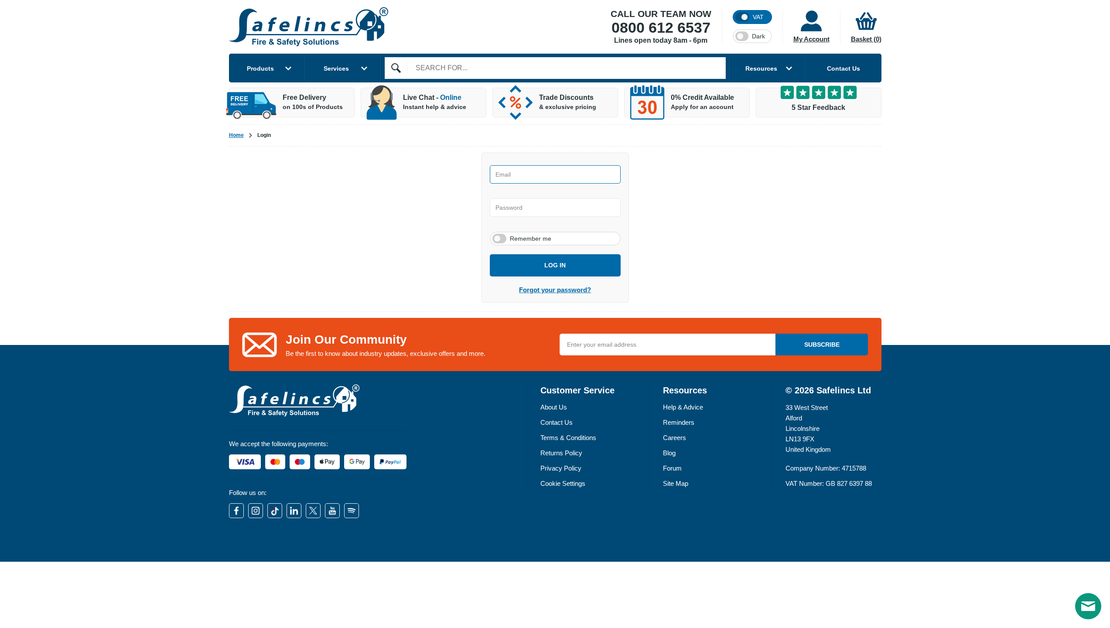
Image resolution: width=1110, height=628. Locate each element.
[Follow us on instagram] (255, 510)
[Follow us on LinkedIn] (294, 510)
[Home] (309, 27)
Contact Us (843, 68)
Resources (761, 68)
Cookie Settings (562, 483)
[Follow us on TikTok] (274, 510)
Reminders (678, 422)
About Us (553, 407)
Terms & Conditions (568, 437)
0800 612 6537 (660, 28)
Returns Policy (561, 453)
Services (336, 68)
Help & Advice (683, 407)
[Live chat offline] (1088, 606)
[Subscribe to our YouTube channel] (332, 510)
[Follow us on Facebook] (236, 510)
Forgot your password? (555, 290)
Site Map (675, 483)
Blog (669, 453)
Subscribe (822, 344)
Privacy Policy (560, 468)
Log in (555, 265)
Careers (674, 437)
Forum (672, 468)
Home (236, 135)
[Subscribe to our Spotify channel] (351, 510)
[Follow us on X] (313, 510)
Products (260, 68)
